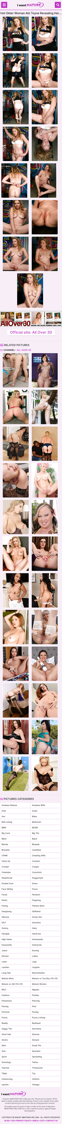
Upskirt (5, 1084)
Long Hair (6, 973)
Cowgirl (5, 866)
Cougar (35, 866)
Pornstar (6, 1012)
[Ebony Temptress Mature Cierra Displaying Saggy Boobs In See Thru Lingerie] (16, 590)
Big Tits (35, 833)
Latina (35, 956)
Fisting (5, 906)
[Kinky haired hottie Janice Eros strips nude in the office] (45, 554)
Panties (35, 995)
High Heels (7, 939)
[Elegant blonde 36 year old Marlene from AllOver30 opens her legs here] (45, 480)
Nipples (35, 989)
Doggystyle (37, 878)
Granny (5, 928)
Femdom (36, 894)
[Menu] (4, 5)
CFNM (4, 855)
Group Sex (37, 917)
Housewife (7, 945)
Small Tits (36, 1045)
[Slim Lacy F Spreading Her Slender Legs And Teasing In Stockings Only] (16, 700)
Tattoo (35, 1062)
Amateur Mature (9, 805)
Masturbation (38, 973)
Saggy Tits (7, 1028)
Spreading (37, 1056)
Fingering (36, 900)
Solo (4, 1051)
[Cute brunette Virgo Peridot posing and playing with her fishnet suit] (45, 370)
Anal (4, 811)
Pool (34, 1006)
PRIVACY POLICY (23, 1121)
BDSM (35, 827)
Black (34, 838)
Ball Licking (7, 822)
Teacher (5, 1068)
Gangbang (7, 911)
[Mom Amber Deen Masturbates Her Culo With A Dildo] (45, 774)
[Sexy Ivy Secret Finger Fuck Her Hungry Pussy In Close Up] (45, 700)
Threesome (37, 1068)
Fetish (4, 900)
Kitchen (5, 956)
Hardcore (36, 933)
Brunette (6, 850)
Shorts (5, 1040)
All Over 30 (23, 350)
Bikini (4, 838)
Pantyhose (7, 1001)
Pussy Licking (38, 1017)
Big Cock (6, 833)
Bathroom (36, 822)
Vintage (35, 1084)
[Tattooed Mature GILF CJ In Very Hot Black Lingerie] (16, 774)
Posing (35, 1012)
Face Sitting (7, 889)
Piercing (36, 1001)
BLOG (6, 1121)
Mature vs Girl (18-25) (12, 984)
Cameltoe (36, 850)
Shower (35, 1040)
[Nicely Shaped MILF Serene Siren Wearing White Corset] (16, 554)
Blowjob (36, 844)
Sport (4, 1056)
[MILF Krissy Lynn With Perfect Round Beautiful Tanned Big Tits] (16, 627)
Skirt (4, 1045)
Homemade (37, 939)
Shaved (35, 1034)
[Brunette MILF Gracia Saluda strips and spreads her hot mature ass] (16, 443)
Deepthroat (7, 878)
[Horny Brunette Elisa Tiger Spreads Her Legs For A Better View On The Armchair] (16, 737)
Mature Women (39, 984)
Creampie (6, 872)
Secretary (36, 1028)
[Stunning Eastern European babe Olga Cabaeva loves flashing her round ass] (16, 664)
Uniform (35, 1079)
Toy (33, 1073)
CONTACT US (52, 1121)
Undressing (7, 1079)
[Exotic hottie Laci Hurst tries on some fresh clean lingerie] (16, 370)
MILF (4, 989)
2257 (42, 1121)
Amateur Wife (38, 805)
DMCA (35, 1121)
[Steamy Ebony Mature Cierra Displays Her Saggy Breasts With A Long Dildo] (45, 590)
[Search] (58, 5)
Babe (34, 816)
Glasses (5, 917)
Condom (36, 861)
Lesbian (5, 967)
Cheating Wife (38, 855)
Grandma (36, 922)
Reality (5, 1023)
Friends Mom (38, 906)
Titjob (4, 1073)
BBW (4, 827)
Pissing (5, 1006)
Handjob (6, 933)
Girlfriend (36, 911)
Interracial (36, 945)
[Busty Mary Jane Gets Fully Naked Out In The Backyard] (45, 517)
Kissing (35, 950)
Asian (34, 811)
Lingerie (36, 967)
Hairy (34, 928)
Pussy (4, 1017)
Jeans (4, 950)
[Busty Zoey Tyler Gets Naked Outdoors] (45, 407)
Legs (34, 961)
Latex (4, 961)
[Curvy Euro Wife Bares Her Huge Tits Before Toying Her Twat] (16, 517)
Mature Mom (8, 978)
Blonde (5, 844)
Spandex (36, 1051)
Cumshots (37, 872)
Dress (35, 883)
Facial (4, 894)
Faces (35, 889)
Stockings (6, 1062)
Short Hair (6, 1034)
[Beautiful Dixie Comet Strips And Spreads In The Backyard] (45, 737)
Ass (3, 816)
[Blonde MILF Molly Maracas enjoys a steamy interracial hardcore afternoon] (45, 443)
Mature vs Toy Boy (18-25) (45, 978)
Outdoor (5, 995)
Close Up (6, 861)
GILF (4, 922)
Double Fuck (7, 883)
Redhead (36, 1023)
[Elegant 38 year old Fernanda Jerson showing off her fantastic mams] (16, 480)
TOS (13, 1121)
